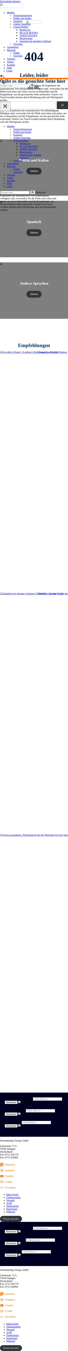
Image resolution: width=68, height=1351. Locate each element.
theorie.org (25, 29)
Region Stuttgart (13, 1122)
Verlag (10, 62)
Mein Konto (12, 1194)
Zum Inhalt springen (10, 1)
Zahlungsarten (13, 1197)
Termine (11, 58)
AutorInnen (13, 47)
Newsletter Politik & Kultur (18, 1099)
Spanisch (17, 21)
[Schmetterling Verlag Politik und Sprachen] (34, 6)
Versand (10, 1200)
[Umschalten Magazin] (55, 166)
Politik (16, 53)
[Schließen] (5, 106)
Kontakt (11, 65)
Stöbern (34, 232)
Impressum (11, 1209)
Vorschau (18, 44)
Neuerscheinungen (22, 15)
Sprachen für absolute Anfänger (35, 41)
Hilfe (9, 68)
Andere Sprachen (22, 24)
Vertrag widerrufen (11, 1219)
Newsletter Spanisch (15, 1110)
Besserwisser (26, 38)
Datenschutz (12, 1206)
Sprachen (18, 55)
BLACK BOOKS (29, 32)
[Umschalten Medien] (55, 126)
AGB (9, 1203)
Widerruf (10, 1211)
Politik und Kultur (22, 18)
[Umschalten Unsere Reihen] (55, 140)
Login (9, 70)
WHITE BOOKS (28, 35)
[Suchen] (1, 82)
